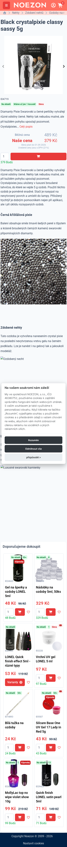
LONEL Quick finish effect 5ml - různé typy (17, 661)
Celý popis (26, 126)
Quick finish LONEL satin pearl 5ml (48, 797)
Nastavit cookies (33, 843)
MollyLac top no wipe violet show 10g (17, 797)
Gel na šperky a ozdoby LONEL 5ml (16, 591)
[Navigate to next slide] (63, 66)
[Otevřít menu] (6, 5)
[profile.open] (53, 5)
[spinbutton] (5, 156)
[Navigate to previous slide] (3, 66)
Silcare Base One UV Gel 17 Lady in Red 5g (48, 727)
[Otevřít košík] (60, 5)
